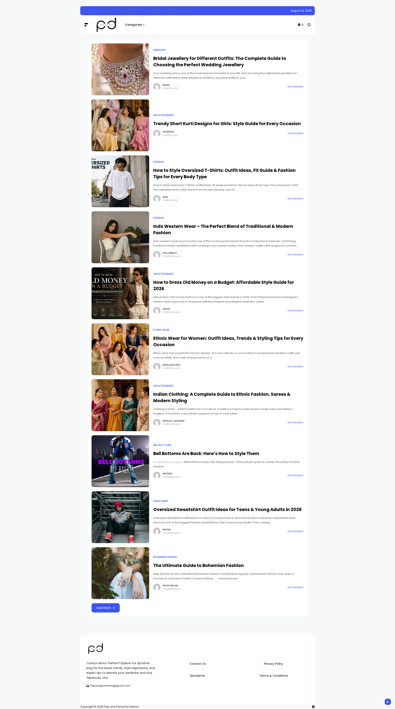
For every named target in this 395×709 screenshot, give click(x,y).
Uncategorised (163, 115)
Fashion (158, 162)
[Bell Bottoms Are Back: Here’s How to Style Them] (120, 461)
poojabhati (170, 253)
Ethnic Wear (161, 330)
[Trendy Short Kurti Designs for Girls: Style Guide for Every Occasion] (120, 125)
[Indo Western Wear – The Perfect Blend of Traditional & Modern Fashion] (120, 237)
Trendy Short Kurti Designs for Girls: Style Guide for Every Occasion (227, 124)
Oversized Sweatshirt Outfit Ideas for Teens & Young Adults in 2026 (227, 509)
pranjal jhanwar (174, 421)
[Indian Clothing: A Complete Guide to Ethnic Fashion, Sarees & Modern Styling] (120, 405)
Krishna (167, 473)
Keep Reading (295, 86)
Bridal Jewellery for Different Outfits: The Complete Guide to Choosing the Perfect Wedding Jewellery (160, 11)
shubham (168, 131)
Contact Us (197, 664)
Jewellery (159, 50)
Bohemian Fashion (165, 557)
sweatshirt (160, 501)
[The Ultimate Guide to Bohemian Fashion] (120, 573)
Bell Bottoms (162, 445)
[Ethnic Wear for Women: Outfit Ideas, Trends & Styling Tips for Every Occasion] (120, 349)
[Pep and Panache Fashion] (106, 24)
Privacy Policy (273, 664)
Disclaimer (197, 676)
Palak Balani (170, 585)
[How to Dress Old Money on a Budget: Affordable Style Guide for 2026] (120, 293)
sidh (165, 197)
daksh (166, 309)
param (167, 529)
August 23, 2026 (301, 11)
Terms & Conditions (273, 676)
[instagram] (313, 706)
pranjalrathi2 (171, 365)
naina (166, 85)
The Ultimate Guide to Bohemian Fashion (198, 565)
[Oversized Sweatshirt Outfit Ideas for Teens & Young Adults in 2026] (120, 517)
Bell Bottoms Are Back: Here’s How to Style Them (206, 453)
